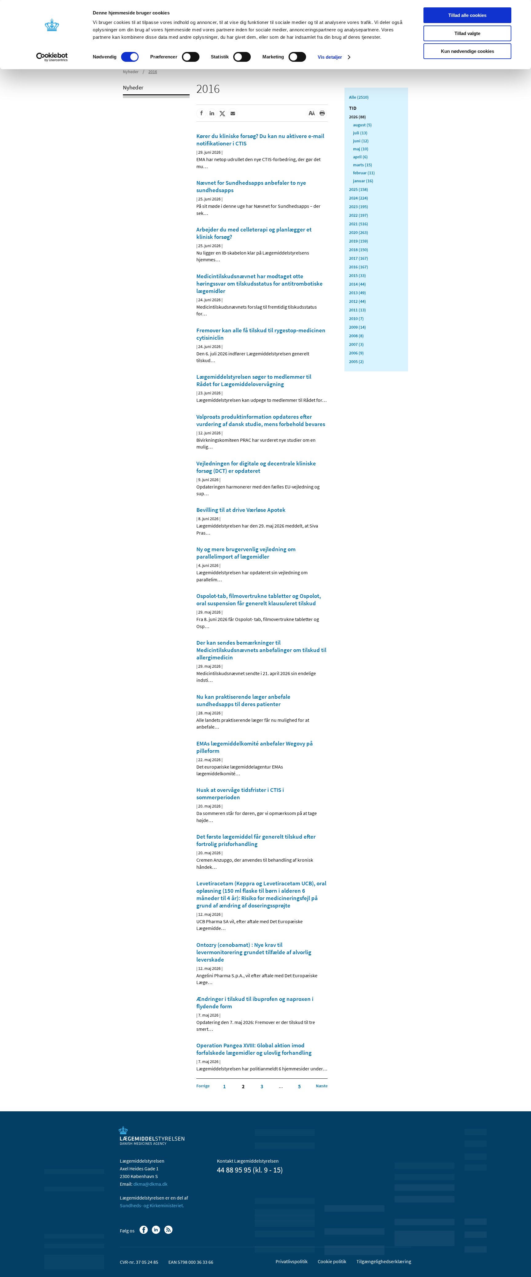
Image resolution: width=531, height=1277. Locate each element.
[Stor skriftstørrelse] (312, 113)
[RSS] (169, 1233)
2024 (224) (358, 198)
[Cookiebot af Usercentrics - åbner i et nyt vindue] (52, 57)
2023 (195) (358, 206)
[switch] (190, 57)
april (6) (360, 157)
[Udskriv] (322, 113)
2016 (152, 71)
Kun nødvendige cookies (467, 51)
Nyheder (131, 71)
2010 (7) (356, 318)
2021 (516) (358, 224)
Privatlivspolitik (292, 1261)
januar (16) (363, 181)
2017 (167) (358, 258)
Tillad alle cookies (467, 15)
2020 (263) (358, 232)
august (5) (362, 125)
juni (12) (361, 141)
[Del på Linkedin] (212, 113)
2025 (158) (358, 189)
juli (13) (360, 133)
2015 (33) (357, 275)
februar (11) (364, 173)
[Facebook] (144, 1233)
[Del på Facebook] (201, 113)
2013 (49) (357, 292)
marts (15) (362, 165)
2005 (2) (356, 361)
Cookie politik (332, 1261)
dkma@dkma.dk (150, 1184)
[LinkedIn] (156, 1233)
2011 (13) (357, 310)
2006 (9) (356, 353)
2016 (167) (358, 267)
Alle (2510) (359, 97)
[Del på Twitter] (222, 113)
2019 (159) (358, 241)
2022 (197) (358, 215)
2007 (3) (356, 344)
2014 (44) (357, 284)
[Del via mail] (233, 113)
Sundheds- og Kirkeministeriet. (152, 1205)
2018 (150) (358, 249)
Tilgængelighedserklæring (383, 1261)
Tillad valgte (467, 33)
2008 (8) (356, 335)
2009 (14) (357, 327)
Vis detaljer (330, 57)
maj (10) (360, 149)
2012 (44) (357, 301)
